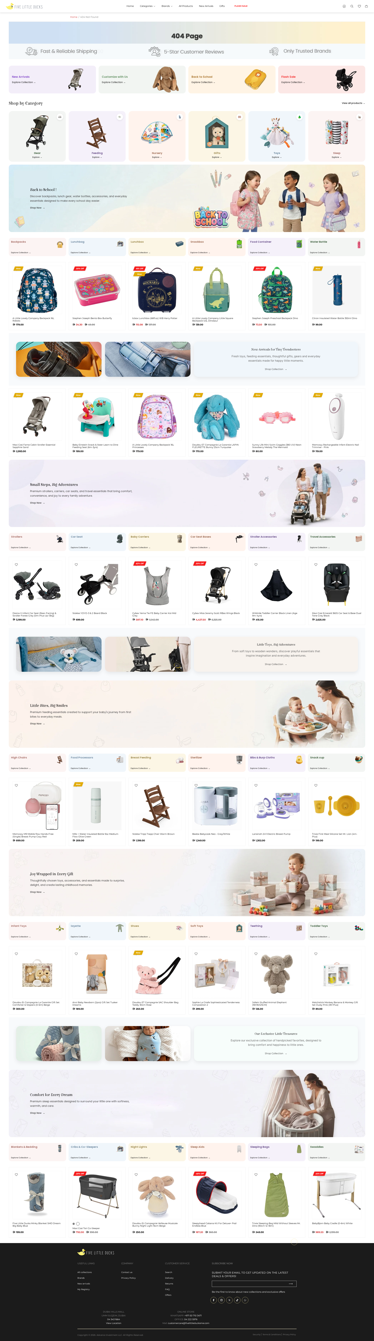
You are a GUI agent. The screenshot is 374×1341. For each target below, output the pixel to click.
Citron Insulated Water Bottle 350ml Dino (334, 318)
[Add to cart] (115, 272)
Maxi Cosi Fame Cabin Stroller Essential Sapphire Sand (34, 446)
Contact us (126, 1272)
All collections (84, 1272)
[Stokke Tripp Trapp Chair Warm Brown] (157, 806)
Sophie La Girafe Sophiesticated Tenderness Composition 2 (216, 1003)
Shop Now (37, 207)
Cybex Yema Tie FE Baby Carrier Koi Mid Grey (154, 614)
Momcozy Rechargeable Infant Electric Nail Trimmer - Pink (335, 446)
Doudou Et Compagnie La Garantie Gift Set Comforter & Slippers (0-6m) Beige (36, 1003)
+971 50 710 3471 (193, 1315)
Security (256, 1334)
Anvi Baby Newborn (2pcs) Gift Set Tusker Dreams (95, 1003)
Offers (168, 1295)
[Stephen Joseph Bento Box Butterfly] (97, 290)
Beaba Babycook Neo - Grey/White (211, 834)
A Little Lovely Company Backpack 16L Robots (33, 319)
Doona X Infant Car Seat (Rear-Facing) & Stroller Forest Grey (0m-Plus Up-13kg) (34, 614)
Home (73, 17)
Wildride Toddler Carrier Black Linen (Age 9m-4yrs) (274, 614)
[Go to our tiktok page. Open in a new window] (237, 1300)
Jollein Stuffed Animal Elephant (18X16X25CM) (269, 1003)
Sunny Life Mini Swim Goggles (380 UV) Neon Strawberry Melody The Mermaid (276, 446)
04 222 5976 (190, 1319)
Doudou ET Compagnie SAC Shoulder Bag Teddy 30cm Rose (155, 1003)
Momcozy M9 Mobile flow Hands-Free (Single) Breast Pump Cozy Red (33, 835)
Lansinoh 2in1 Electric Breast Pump (271, 834)
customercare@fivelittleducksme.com (188, 1323)
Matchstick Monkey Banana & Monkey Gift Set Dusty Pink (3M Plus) (335, 1003)
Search (168, 1272)
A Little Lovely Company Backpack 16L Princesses (153, 446)
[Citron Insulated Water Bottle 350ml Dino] (336, 290)
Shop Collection (276, 369)
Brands (81, 1278)
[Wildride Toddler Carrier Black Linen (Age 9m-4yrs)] (276, 585)
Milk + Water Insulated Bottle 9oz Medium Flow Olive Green (95, 835)
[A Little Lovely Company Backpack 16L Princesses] (157, 416)
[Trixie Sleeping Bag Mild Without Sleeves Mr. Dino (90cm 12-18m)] (276, 1195)
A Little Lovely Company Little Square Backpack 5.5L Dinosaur (212, 319)
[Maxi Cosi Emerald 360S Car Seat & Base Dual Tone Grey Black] (336, 585)
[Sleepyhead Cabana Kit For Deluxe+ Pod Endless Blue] (216, 1195)
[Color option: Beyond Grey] (73, 1224)
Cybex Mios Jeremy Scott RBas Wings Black (216, 613)
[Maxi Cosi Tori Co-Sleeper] (97, 1195)
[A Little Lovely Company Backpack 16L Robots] (37, 290)
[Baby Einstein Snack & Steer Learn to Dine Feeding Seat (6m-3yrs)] (97, 416)
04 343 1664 (113, 1319)
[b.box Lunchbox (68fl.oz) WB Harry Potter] (157, 290)
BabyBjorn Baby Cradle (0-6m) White (332, 1223)
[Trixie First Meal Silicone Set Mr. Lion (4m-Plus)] (336, 806)
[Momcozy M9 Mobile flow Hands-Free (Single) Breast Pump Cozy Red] (37, 806)
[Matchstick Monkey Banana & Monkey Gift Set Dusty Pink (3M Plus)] (336, 974)
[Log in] (344, 6)
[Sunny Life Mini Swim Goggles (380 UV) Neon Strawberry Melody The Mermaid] (276, 416)
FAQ (167, 1289)
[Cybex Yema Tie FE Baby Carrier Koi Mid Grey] (157, 585)
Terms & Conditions (272, 1334)
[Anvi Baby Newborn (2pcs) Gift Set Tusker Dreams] (97, 974)
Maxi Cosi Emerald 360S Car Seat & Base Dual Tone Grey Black (336, 614)
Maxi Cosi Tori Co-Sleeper (86, 1228)
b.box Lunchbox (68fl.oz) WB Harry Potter (154, 318)
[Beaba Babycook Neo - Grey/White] (216, 806)
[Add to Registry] (16, 564)
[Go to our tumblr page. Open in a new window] (245, 1300)
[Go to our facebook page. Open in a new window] (213, 1300)
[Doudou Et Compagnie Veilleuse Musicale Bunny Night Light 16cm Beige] (157, 1195)
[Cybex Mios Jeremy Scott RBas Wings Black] (216, 585)
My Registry (83, 1289)
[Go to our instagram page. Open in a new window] (221, 1300)
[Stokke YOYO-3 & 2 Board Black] (97, 585)
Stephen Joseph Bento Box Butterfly (92, 318)
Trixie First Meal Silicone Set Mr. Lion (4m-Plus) (334, 835)
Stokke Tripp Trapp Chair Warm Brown (153, 834)
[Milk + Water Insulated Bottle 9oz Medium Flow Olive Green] (97, 806)
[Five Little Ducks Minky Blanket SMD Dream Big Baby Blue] (37, 1195)
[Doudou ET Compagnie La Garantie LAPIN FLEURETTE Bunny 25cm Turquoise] (216, 416)
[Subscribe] (292, 1284)
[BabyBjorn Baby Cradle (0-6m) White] (336, 1195)
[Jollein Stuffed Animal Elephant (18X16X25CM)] (276, 974)
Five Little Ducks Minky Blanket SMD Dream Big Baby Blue (37, 1224)
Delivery (169, 1278)
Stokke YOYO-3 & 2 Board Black (89, 613)
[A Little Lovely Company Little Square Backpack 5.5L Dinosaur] (216, 290)
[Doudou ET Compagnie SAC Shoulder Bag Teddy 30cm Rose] (157, 974)
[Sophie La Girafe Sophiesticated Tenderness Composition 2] (216, 974)
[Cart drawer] (366, 6)
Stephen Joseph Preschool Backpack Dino (275, 318)
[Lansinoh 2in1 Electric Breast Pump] (276, 806)
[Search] (352, 6)
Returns (169, 1283)
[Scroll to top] (294, 1242)
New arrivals (83, 1283)
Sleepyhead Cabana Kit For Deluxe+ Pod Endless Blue (214, 1224)
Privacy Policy (128, 1278)
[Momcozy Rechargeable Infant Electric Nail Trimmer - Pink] (336, 416)
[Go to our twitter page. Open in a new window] (229, 1300)
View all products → (353, 103)
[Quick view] (55, 272)
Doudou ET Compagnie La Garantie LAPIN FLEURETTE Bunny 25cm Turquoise (215, 446)
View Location (113, 1323)
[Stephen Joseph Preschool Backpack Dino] (276, 290)
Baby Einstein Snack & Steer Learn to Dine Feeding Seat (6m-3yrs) (95, 446)
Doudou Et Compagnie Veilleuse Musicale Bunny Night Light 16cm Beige (155, 1224)
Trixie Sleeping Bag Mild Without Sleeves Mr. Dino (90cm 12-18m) (276, 1224)
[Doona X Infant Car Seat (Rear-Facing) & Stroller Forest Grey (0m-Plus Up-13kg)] (37, 585)
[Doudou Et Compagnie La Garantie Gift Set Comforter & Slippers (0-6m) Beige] (37, 974)
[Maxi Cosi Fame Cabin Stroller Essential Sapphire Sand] (37, 416)
